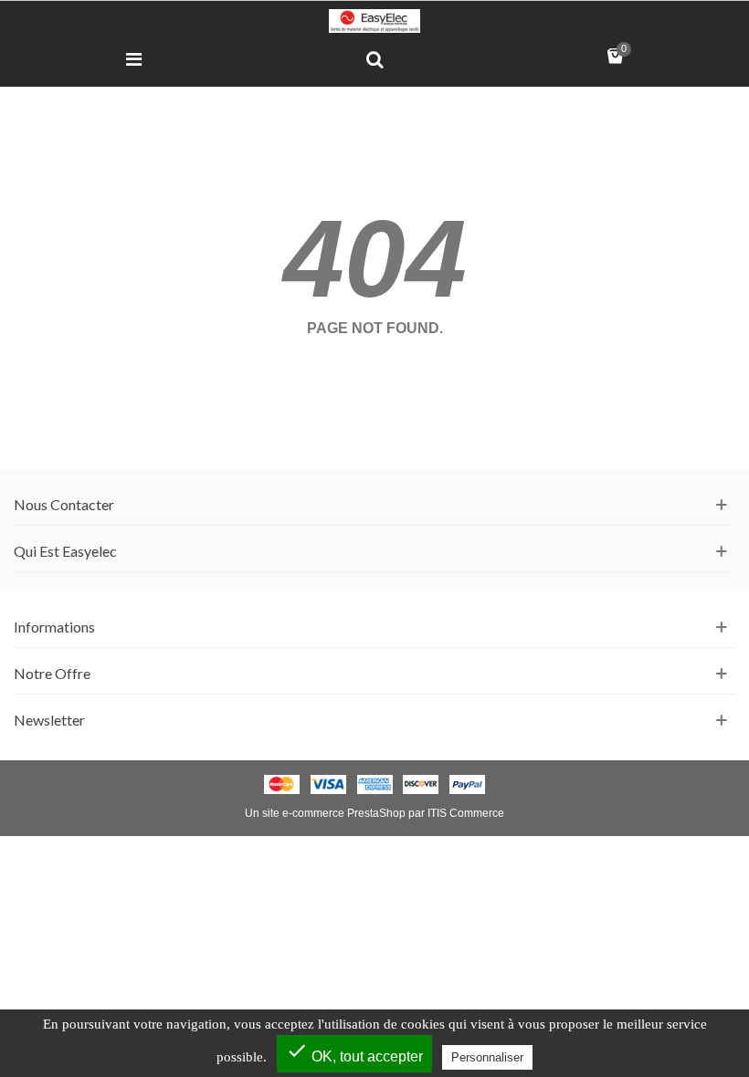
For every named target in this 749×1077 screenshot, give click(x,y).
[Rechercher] (374, 58)
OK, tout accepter (354, 1052)
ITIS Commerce (465, 813)
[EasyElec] (374, 21)
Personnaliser (487, 1057)
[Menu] (134, 58)
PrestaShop (376, 813)
